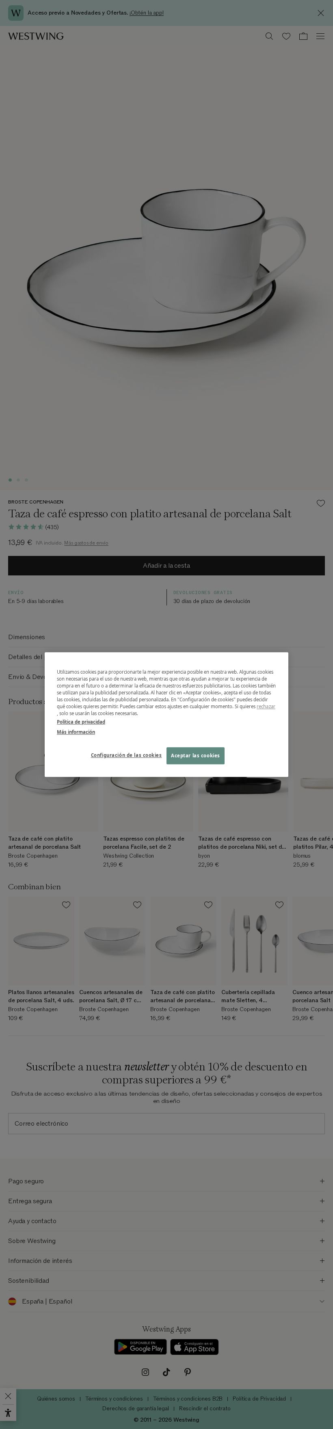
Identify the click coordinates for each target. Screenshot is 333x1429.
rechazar (266, 706)
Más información (76, 732)
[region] (166, 714)
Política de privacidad (81, 722)
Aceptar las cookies (195, 755)
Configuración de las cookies (126, 755)
